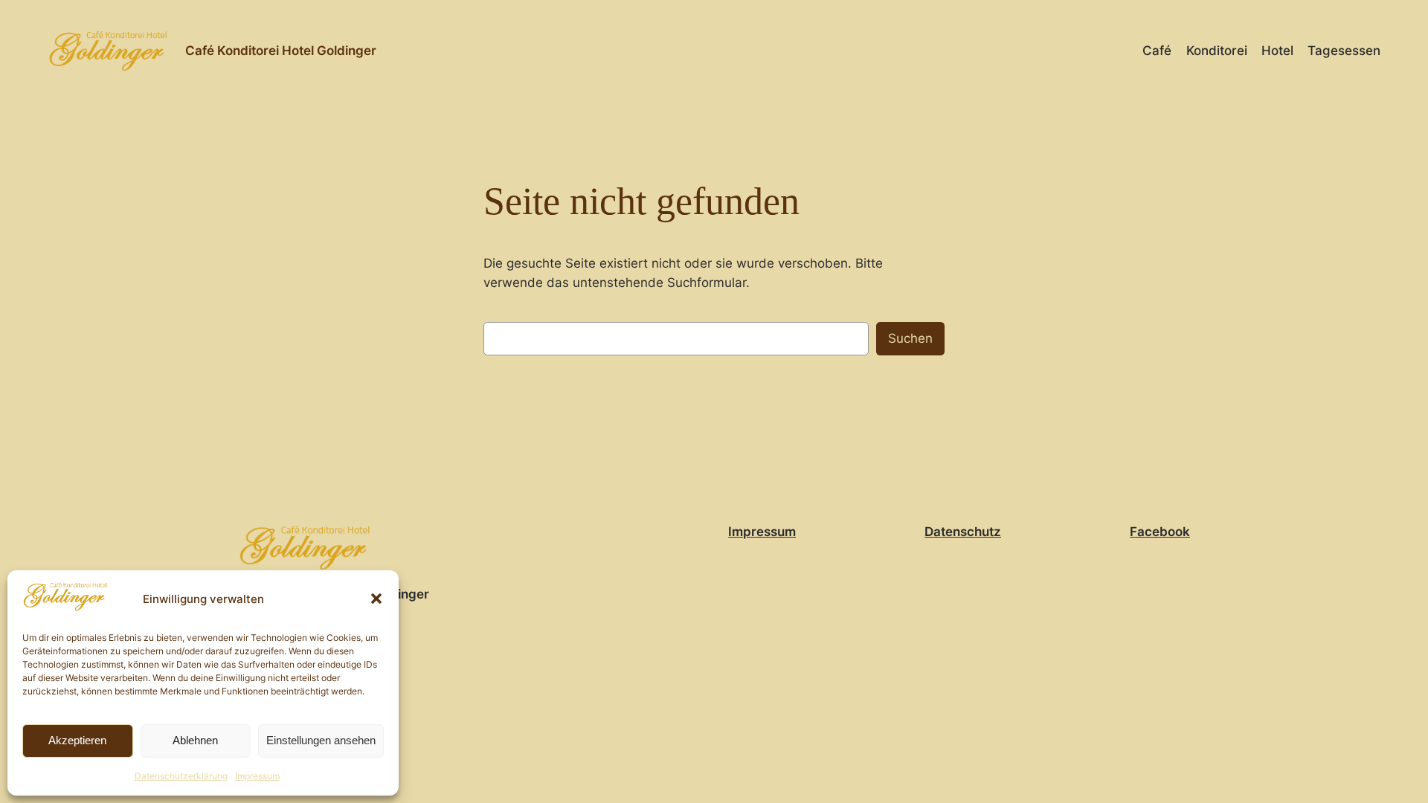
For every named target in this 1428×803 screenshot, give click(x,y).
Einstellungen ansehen (321, 740)
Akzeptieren (77, 740)
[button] (376, 598)
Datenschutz (962, 531)
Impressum (257, 775)
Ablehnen (195, 740)
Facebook (1160, 531)
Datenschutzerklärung (181, 775)
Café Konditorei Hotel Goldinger (280, 50)
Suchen (910, 338)
